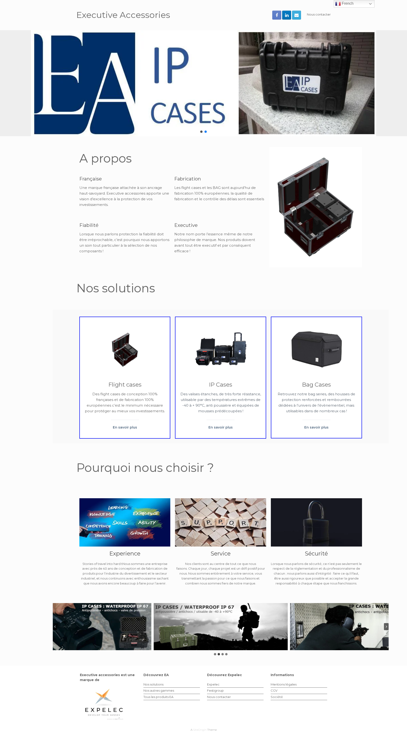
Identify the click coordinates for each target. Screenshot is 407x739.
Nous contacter (319, 14)
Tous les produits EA (158, 697)
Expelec (213, 684)
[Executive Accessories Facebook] (276, 15)
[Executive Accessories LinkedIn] (286, 15)
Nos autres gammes (158, 690)
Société (277, 697)
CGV (274, 690)
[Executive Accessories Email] (296, 15)
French (347, 3)
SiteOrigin (200, 729)
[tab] (215, 654)
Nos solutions (153, 684)
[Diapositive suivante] (386, 626)
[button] (203, 83)
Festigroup (215, 690)
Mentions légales (284, 684)
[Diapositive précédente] (55, 626)
